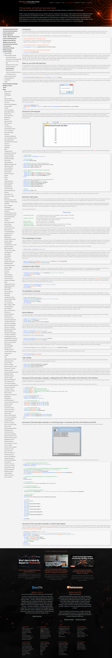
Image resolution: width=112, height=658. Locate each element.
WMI (41, 651)
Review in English (69, 619)
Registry (42, 650)
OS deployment (62, 631)
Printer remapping (81, 647)
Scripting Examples (26, 639)
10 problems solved (26, 650)
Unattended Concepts (64, 629)
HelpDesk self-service (45, 631)
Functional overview (26, 644)
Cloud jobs (79, 631)
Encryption (61, 651)
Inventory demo (80, 632)
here (95, 150)
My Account (89, 2)
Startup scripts (43, 644)
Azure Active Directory (82, 628)
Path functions (25, 651)
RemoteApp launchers (45, 635)
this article (97, 278)
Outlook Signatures (26, 629)
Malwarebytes (62, 636)
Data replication (44, 638)
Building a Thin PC (81, 646)
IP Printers (24, 633)
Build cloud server (81, 633)
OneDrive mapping (26, 631)
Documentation (69, 2)
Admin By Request (44, 628)
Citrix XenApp (80, 643)
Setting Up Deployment (64, 628)
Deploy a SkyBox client (82, 635)
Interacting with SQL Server (45, 525)
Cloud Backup (62, 653)
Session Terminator (81, 649)
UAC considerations (63, 654)
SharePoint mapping (26, 632)
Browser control (44, 646)
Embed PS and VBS (63, 644)
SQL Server (42, 649)
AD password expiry (45, 633)
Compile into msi (62, 650)
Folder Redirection (26, 636)
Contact (83, 2)
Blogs (63, 2)
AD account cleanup (45, 632)
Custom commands (63, 647)
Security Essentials (63, 632)
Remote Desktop (81, 644)
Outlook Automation (45, 643)
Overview (51, 2)
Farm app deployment (45, 636)
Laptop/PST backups (27, 638)
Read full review (37, 616)
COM (41, 654)
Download (57, 2)
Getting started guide (27, 647)
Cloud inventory (81, 629)
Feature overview (26, 643)
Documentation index (27, 646)
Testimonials (77, 2)
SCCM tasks (43, 647)
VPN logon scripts (26, 635)
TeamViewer (61, 633)
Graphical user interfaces (27, 649)
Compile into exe (63, 649)
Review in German (81, 619)
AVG (60, 635)
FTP (41, 653)
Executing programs (63, 643)
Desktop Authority (44, 629)
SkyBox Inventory (81, 636)
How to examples (26, 653)
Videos (23, 654)
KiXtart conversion (63, 646)
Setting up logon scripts (27, 628)
